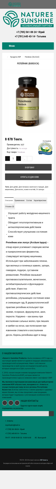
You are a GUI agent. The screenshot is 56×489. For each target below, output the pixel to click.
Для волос (19, 189)
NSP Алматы (44, 460)
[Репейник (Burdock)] (28, 101)
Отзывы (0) (9, 206)
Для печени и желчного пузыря (31, 187)
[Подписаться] (51, 413)
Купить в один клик (29, 177)
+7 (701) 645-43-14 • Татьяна (30, 36)
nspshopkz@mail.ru (12, 425)
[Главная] (4, 57)
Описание (9, 200)
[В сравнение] (29, 158)
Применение (19, 200)
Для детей (14, 187)
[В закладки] (25, 158)
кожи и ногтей (29, 189)
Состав (29, 200)
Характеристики (40, 200)
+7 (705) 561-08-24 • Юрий (30, 32)
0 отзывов (47, 141)
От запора (40, 189)
